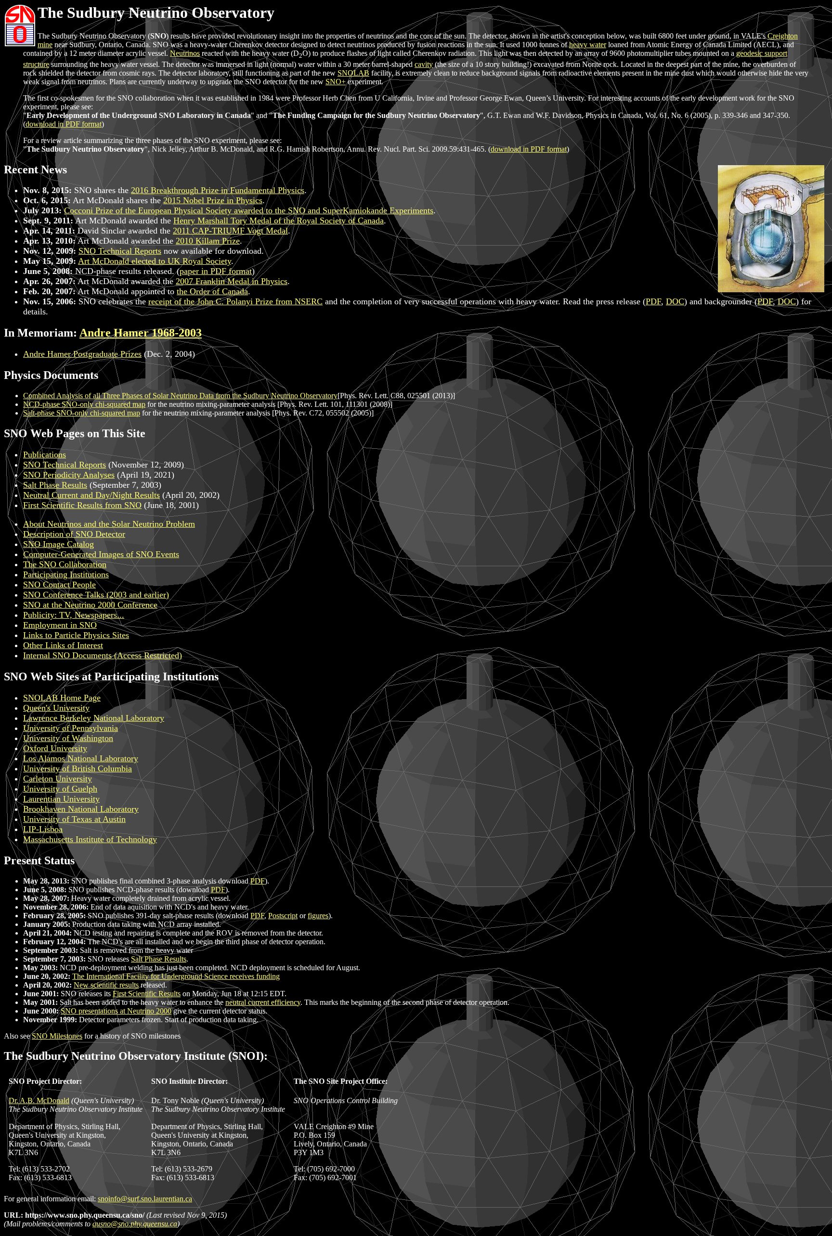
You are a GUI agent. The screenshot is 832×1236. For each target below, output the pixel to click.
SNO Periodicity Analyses (69, 475)
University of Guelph (60, 789)
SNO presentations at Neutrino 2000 (116, 1011)
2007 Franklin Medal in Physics (231, 281)
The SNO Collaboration (64, 564)
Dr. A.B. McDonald (39, 1100)
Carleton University (57, 778)
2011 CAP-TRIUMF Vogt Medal (230, 230)
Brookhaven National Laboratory (81, 809)
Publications (44, 454)
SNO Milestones (57, 1036)
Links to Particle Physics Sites (76, 635)
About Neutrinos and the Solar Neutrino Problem (109, 524)
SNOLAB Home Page (62, 698)
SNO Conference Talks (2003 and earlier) (96, 594)
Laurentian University (61, 799)
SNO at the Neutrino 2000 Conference (90, 605)
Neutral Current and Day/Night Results (91, 495)
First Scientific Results (147, 993)
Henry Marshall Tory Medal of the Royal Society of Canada (278, 220)
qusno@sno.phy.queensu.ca (134, 1224)
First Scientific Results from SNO (82, 505)
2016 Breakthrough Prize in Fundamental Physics (217, 190)
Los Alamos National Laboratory (80, 758)
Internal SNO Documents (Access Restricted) (102, 655)
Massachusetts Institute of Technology (90, 839)
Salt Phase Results (55, 485)
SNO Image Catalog (58, 544)
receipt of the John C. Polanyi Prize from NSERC (235, 301)
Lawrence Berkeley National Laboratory (93, 718)
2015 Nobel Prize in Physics (212, 200)
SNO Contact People (59, 584)
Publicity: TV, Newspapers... (73, 615)
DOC (675, 301)
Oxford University (55, 748)
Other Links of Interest (63, 645)
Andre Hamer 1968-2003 (140, 332)
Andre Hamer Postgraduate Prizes (82, 354)
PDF (653, 301)
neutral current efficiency (262, 1002)
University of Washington (68, 738)
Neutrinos (185, 53)
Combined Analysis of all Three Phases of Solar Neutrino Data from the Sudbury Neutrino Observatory (180, 395)
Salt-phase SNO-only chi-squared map (81, 413)
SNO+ (335, 82)
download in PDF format (64, 124)
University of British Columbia (77, 768)
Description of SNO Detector (74, 534)
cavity (424, 64)
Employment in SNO (60, 625)
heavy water (587, 44)
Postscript (283, 915)
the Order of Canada (212, 291)
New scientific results (106, 985)
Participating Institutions (66, 574)
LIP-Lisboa (43, 829)
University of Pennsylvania (70, 728)
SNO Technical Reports (119, 251)
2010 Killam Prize (208, 241)
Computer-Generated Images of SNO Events (101, 554)
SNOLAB (353, 73)
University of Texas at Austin (74, 819)
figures (318, 915)
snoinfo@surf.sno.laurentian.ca (145, 1199)
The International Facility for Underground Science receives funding (176, 976)
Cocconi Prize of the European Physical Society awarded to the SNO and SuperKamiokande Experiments (248, 210)
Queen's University (56, 708)
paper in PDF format (216, 271)
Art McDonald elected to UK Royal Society (154, 261)
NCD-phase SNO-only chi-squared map (84, 404)
